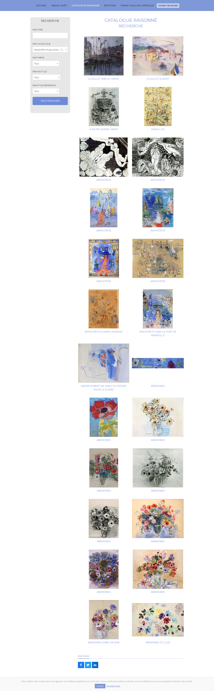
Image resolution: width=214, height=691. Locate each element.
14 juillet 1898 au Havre (103, 78)
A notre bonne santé (104, 129)
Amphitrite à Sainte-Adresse (104, 331)
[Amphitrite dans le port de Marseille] (158, 308)
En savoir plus (113, 686)
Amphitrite (103, 180)
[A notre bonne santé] (104, 106)
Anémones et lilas (158, 642)
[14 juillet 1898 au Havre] (104, 56)
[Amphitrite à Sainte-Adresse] (104, 308)
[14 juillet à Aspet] (158, 56)
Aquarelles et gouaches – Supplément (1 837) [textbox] (51, 49)
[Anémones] (158, 363)
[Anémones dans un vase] (104, 619)
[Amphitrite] (104, 157)
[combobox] (50, 49)
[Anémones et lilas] (158, 619)
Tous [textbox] (36, 63)
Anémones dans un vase (104, 642)
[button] (81, 665)
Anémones (158, 386)
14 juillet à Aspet (158, 78)
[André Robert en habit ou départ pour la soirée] (104, 363)
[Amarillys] (158, 106)
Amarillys (157, 129)
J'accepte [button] (100, 686)
